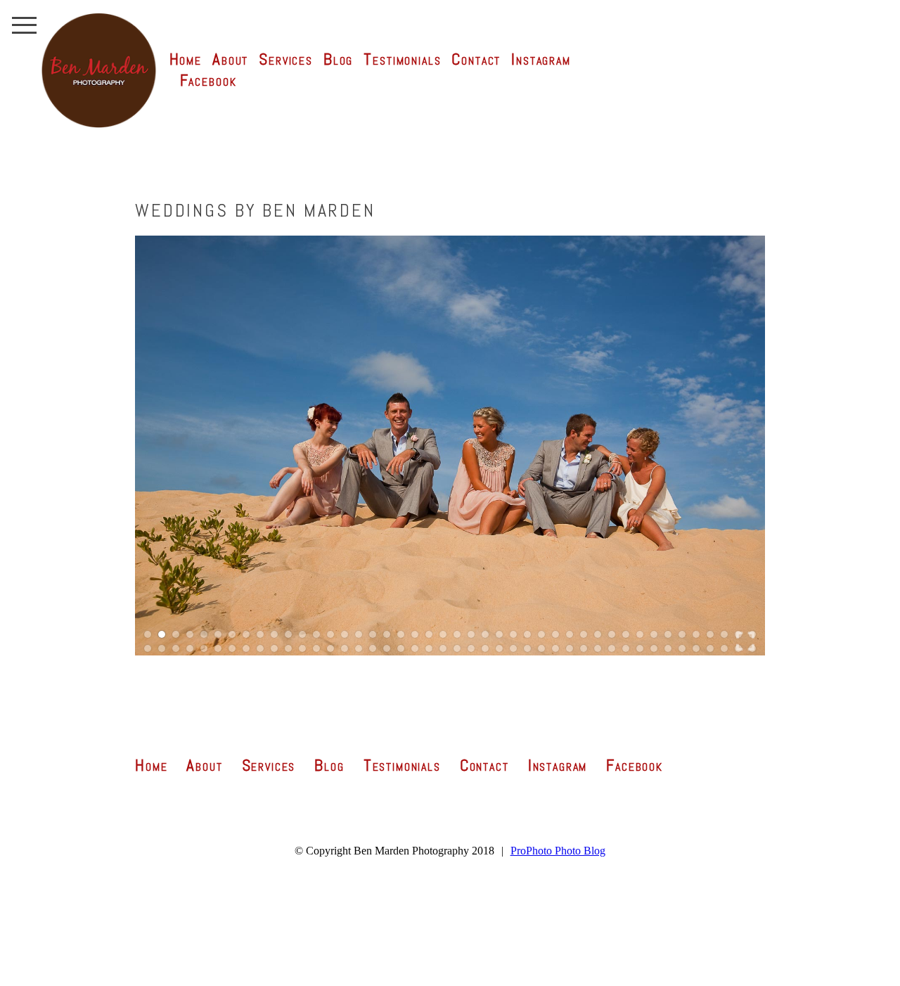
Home (185, 59)
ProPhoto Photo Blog (557, 851)
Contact (476, 59)
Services (286, 59)
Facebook (208, 80)
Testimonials (402, 59)
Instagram (541, 59)
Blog (338, 59)
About (230, 59)
